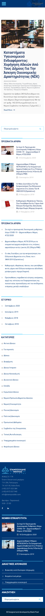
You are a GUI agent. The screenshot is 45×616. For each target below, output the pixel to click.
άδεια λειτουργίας (14, 84)
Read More (8, 110)
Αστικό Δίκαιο (9, 343)
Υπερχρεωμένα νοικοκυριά (15, 441)
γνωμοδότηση (27, 84)
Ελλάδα (7, 386)
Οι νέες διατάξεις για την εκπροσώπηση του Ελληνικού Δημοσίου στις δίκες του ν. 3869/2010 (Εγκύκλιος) (28, 187)
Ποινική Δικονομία (11, 410)
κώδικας (7, 88)
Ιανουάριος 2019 (11, 312)
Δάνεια (6, 356)
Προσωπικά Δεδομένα (12, 422)
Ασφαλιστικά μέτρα (13, 576)
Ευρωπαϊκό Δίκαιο (11, 392)
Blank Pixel (34, 612)
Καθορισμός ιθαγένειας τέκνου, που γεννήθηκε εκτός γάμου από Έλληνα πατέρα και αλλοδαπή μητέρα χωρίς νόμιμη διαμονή (29, 204)
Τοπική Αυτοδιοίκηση (12, 435)
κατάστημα (8, 86)
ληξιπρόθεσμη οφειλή (18, 88)
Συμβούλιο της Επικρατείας (15, 428)
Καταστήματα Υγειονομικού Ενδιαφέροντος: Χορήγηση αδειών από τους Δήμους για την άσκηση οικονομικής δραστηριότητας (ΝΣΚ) (21, 65)
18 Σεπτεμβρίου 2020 (27, 158)
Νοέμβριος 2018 (11, 318)
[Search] (40, 128)
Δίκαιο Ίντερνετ (10, 368)
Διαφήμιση (8, 362)
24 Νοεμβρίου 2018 (26, 194)
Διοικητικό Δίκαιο (10, 81)
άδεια (6, 84)
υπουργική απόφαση (20, 89)
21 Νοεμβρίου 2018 (26, 212)
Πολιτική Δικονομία (12, 416)
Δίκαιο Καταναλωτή (12, 374)
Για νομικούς (9, 349)
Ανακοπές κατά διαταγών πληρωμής (19, 570)
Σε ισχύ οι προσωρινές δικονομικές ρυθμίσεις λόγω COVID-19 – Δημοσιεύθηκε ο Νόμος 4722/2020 (28, 150)
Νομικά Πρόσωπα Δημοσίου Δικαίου (18, 398)
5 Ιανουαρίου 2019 (25, 177)
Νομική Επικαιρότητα (12, 404)
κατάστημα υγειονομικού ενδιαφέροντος (26, 86)
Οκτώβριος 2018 (12, 324)
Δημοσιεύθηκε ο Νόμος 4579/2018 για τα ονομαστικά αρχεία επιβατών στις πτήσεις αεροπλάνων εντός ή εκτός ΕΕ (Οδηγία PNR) (29, 169)
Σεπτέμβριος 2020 (12, 306)
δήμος (34, 84)
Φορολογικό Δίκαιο (11, 447)
